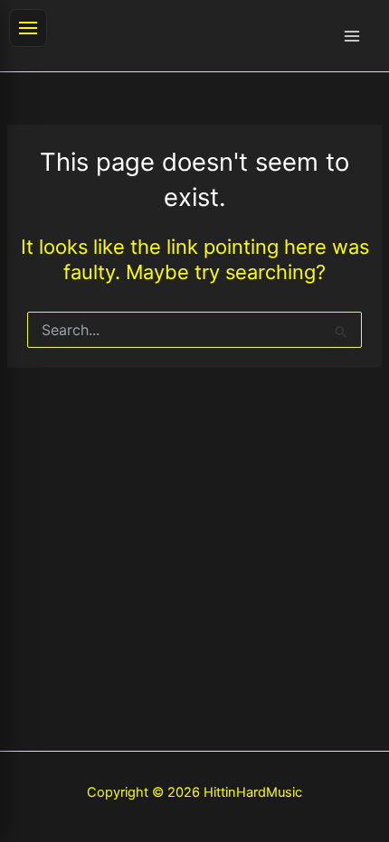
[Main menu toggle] (352, 36)
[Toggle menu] (28, 28)
